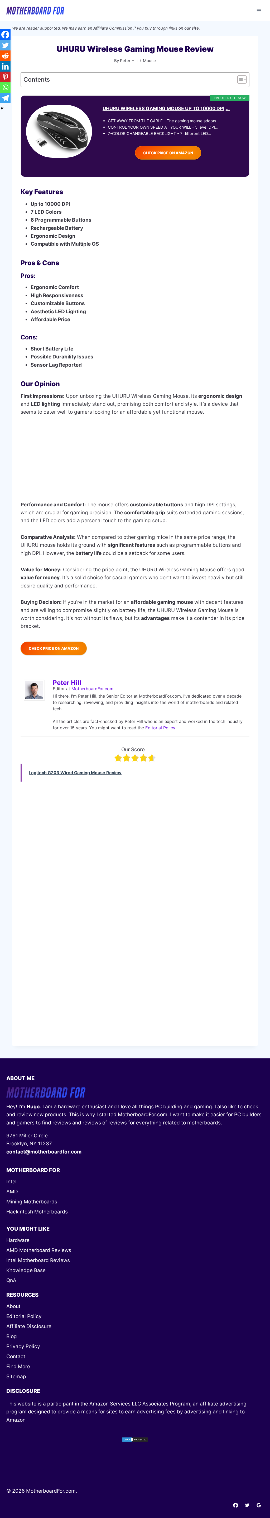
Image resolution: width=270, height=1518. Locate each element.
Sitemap (16, 1377)
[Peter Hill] (35, 690)
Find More (18, 1366)
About (13, 1306)
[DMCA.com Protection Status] (135, 1439)
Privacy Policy (23, 1346)
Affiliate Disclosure (28, 1326)
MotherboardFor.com (92, 688)
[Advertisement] (135, 462)
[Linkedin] (5, 66)
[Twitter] (5, 45)
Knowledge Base (26, 1270)
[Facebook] (5, 34)
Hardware (18, 1240)
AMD (12, 1192)
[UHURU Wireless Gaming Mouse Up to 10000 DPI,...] (59, 131)
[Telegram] (5, 98)
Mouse (149, 60)
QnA (11, 1280)
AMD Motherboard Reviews (38, 1250)
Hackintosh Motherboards (37, 1212)
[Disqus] (135, 966)
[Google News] (259, 1505)
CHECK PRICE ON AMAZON (168, 153)
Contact (15, 1356)
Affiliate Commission (112, 28)
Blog (11, 1336)
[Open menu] (259, 10)
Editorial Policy (160, 727)
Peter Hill (67, 682)
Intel (11, 1182)
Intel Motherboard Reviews (38, 1260)
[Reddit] (5, 55)
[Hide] (2, 108)
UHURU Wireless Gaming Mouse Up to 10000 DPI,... (166, 108)
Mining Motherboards (31, 1202)
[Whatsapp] (5, 87)
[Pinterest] (5, 77)
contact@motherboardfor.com (43, 1152)
